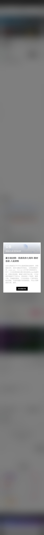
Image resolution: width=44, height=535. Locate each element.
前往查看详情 (22, 289)
